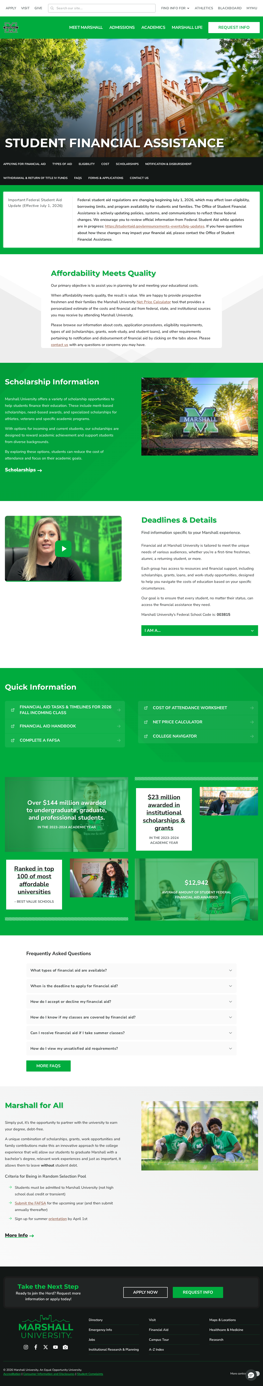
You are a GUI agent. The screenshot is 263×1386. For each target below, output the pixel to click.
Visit (152, 1320)
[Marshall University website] (10, 27)
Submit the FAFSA (30, 1203)
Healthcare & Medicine (226, 1330)
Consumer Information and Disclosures (49, 1374)
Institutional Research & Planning (114, 1349)
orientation (57, 1218)
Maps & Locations (222, 1320)
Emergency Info (100, 1330)
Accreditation (12, 1374)
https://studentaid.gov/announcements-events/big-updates (154, 226)
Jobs (92, 1339)
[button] (175, 8)
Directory (96, 1320)
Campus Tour (159, 1339)
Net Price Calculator (154, 301)
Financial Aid (158, 1330)
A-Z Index (156, 1349)
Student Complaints (90, 1374)
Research (216, 1339)
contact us (59, 344)
